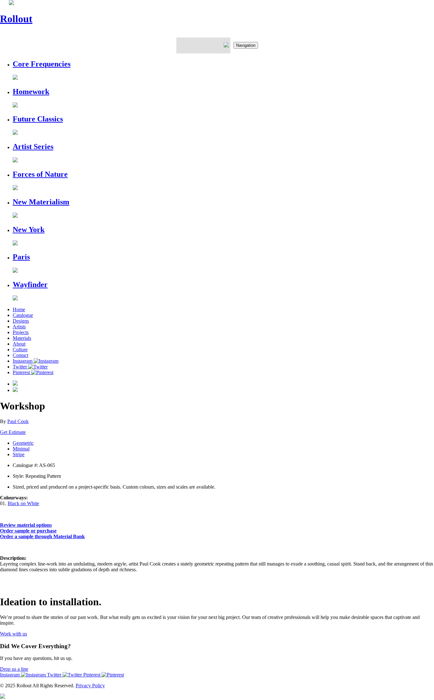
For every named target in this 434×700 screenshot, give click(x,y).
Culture (20, 349)
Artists (19, 326)
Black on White (23, 503)
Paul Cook (18, 421)
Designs (21, 321)
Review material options (26, 525)
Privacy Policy (90, 685)
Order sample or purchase (28, 530)
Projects (21, 332)
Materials (22, 338)
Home (19, 309)
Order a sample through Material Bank (42, 536)
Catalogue (23, 315)
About (19, 344)
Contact (20, 355)
